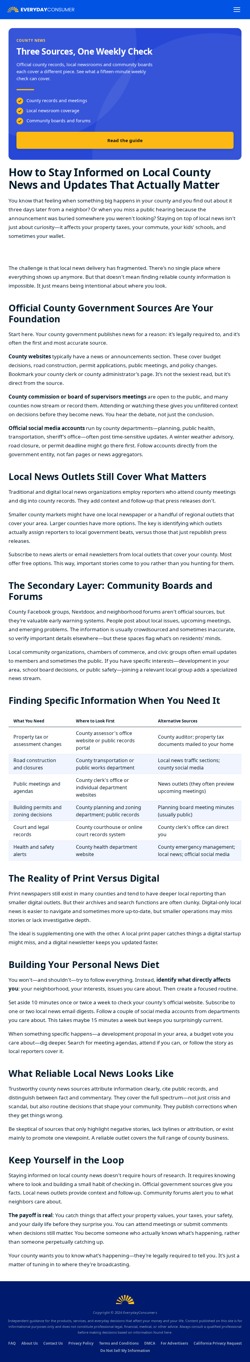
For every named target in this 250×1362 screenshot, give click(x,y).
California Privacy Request (218, 1343)
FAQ (12, 1343)
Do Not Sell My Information (125, 1350)
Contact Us (53, 1343)
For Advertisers (174, 1343)
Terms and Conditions (119, 1343)
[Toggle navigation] (237, 9)
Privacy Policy (81, 1343)
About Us (29, 1343)
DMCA (149, 1343)
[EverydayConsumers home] (40, 10)
